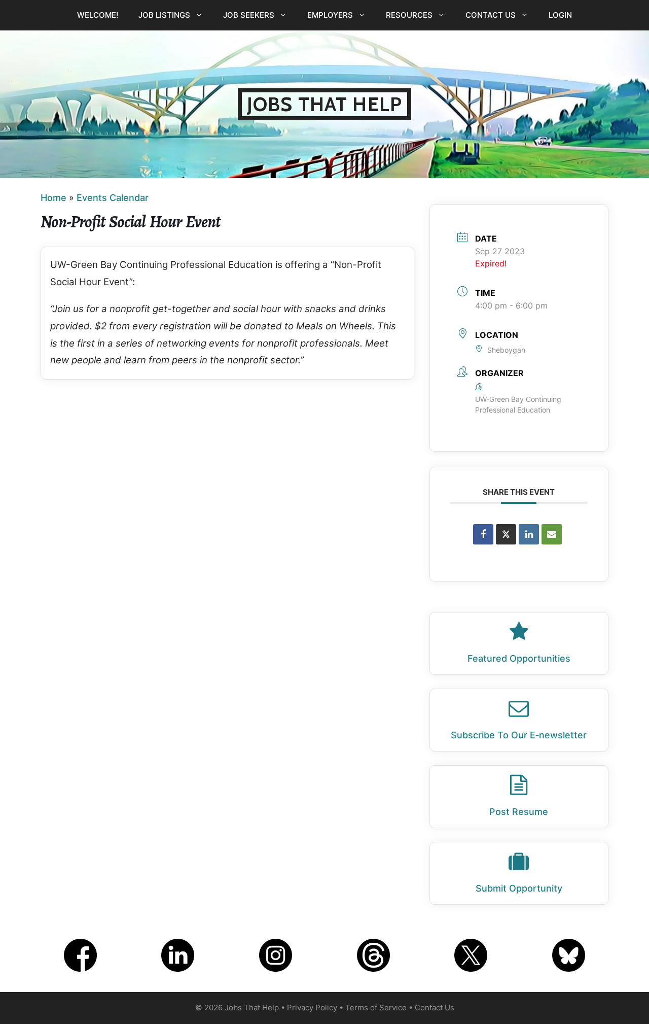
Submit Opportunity (519, 888)
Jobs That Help (324, 104)
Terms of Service (376, 1007)
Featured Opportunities (518, 658)
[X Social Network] (506, 534)
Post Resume (518, 811)
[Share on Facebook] (483, 534)
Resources (409, 15)
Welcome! (97, 15)
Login (560, 15)
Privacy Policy (312, 1007)
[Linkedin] (529, 534)
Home (53, 197)
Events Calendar (113, 197)
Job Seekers (248, 15)
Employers (330, 15)
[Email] (552, 534)
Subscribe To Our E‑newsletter (519, 735)
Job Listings (164, 15)
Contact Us (490, 15)
